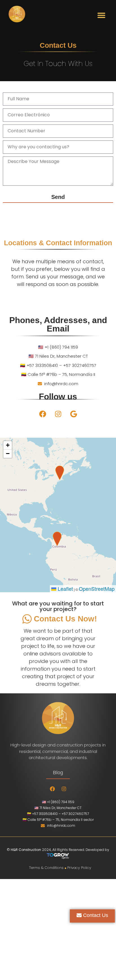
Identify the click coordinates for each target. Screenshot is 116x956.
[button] (101, 15)
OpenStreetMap (97, 588)
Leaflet (64, 588)
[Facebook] (42, 414)
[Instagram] (58, 414)
